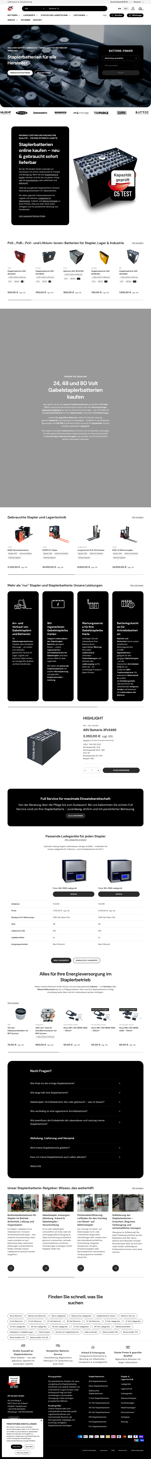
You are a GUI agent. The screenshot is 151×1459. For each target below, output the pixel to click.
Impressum (103, 1450)
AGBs (113, 1450)
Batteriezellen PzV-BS (39, 1337)
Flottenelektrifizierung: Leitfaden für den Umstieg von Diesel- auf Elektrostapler (92, 1220)
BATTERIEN (12, 15)
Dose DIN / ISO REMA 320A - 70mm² (128, 1029)
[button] (141, 8)
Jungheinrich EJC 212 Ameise (90, 550)
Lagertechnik (126, 1389)
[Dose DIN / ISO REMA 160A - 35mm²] (75, 1015)
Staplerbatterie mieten (106, 1316)
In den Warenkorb (121, 770)
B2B (119, 9)
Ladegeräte (126, 1384)
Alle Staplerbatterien (98, 1381)
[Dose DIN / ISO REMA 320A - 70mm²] (131, 1015)
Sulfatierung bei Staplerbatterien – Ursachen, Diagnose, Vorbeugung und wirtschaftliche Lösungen (126, 1222)
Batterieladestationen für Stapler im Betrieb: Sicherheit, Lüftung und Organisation (22, 1220)
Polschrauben (44, 1332)
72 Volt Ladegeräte (81, 1326)
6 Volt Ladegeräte (112, 1321)
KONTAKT (37, 20)
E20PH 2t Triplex (49, 550)
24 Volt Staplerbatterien (99, 1403)
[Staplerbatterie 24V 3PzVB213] (48, 257)
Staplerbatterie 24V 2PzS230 (17, 272)
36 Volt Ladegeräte (39, 1326)
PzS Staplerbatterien (97, 1421)
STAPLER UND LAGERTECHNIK (54, 15)
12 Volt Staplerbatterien (99, 1398)
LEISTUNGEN (79, 15)
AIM (84, 726)
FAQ (105, 15)
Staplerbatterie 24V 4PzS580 (128, 272)
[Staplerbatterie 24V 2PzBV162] (103, 257)
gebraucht (23, 183)
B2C (125, 9)
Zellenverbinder (90, 1332)
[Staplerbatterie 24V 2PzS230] (20, 257)
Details (73, 894)
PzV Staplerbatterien (98, 1426)
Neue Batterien (43, 73)
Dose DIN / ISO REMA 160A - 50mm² (103, 1029)
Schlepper (125, 1417)
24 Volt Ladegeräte (17, 1326)
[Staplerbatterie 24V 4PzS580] (131, 257)
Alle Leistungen (136, 585)
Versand (86, 740)
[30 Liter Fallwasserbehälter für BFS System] (20, 1015)
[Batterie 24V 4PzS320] (75, 257)
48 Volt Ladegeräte (60, 1326)
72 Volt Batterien (93, 1321)
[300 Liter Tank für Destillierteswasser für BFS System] (48, 1015)
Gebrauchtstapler (50, 201)
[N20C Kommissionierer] (23, 533)
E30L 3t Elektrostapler (122, 550)
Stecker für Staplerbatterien (67, 1332)
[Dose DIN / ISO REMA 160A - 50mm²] (103, 1015)
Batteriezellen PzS (130, 1332)
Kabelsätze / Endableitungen (21, 1332)
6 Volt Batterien (16, 1321)
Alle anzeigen (137, 243)
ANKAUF (11, 20)
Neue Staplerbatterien (98, 1386)
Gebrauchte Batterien (20, 73)
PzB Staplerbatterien (98, 1417)
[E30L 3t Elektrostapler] (127, 533)
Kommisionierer (127, 1412)
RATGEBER (25, 20)
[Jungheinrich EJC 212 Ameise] (93, 533)
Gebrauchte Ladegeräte (87, 960)
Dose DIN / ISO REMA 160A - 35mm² (75, 1029)
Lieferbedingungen (137, 1450)
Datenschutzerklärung (15, 1441)
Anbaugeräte (126, 1393)
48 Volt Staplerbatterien (99, 1407)
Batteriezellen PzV (17, 1337)
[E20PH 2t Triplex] (58, 533)
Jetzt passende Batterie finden (32, 216)
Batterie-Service (128, 1316)
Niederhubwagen (128, 1407)
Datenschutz (123, 1450)
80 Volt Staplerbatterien (99, 1412)
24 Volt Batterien (54, 1321)
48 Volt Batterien (74, 1321)
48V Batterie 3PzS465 (99, 730)
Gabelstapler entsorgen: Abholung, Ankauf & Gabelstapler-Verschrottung (56, 1220)
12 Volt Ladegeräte (133, 1321)
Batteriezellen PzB (110, 1332)
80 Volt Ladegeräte (102, 1326)
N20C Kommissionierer (18, 550)
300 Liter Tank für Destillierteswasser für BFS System (46, 1031)
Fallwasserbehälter (123, 1326)
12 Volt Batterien (35, 1321)
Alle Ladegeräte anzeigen (75, 840)
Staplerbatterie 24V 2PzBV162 (100, 272)
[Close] (41, 1420)
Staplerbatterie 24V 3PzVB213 (45, 272)
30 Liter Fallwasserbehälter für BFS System (18, 1031)
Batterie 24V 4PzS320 (73, 271)
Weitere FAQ (35, 1166)
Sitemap (124, 1421)
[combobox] (64, 8)
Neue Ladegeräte (61, 960)
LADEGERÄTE (29, 15)
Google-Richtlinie (29, 1441)
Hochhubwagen (127, 1403)
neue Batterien (32, 180)
